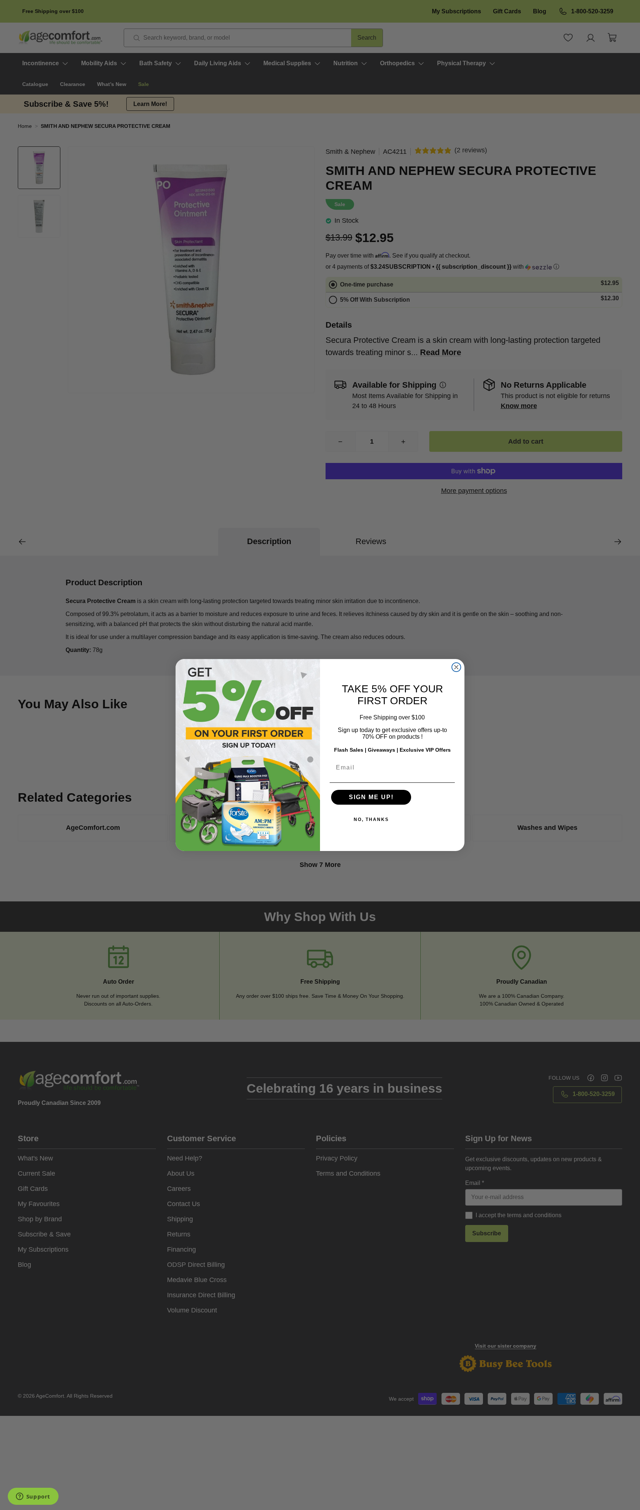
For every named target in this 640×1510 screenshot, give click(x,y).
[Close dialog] (456, 667)
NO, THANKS (371, 819)
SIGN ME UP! (371, 797)
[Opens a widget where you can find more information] (33, 1497)
